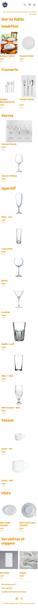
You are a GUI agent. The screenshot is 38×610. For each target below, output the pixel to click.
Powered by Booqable (28, 603)
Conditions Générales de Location (13, 592)
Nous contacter (7, 588)
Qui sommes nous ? (8, 584)
